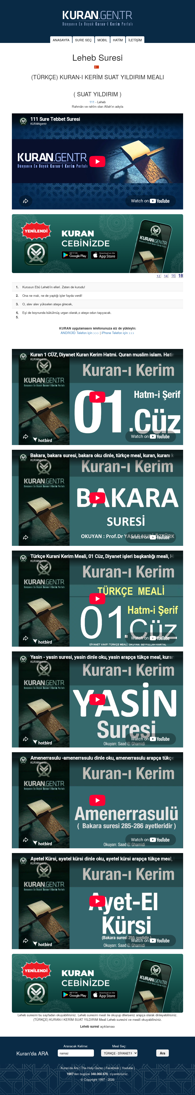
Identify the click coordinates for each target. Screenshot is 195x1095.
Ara (162, 1053)
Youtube (127, 1068)
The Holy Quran (92, 1068)
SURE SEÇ (83, 40)
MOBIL (102, 40)
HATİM (118, 40)
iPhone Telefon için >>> (118, 332)
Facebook (112, 1068)
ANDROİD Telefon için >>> (80, 332)
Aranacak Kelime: (75, 1046)
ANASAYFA (61, 40)
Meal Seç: (119, 1046)
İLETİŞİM (135, 40)
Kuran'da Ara (69, 1068)
